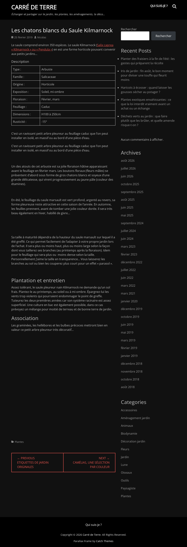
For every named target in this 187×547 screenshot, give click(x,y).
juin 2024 (127, 239)
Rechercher (129, 29)
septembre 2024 (132, 223)
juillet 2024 (128, 231)
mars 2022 (128, 286)
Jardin (125, 457)
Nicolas (41, 37)
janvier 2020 (129, 301)
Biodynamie (129, 434)
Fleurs (125, 449)
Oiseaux (126, 473)
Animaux (127, 426)
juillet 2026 (128, 168)
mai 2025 (127, 215)
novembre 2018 (131, 371)
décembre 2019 (131, 309)
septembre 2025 (132, 192)
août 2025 (128, 200)
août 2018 (128, 387)
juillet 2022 (128, 270)
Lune (124, 465)
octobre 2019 (130, 317)
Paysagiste (128, 488)
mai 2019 (127, 332)
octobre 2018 (130, 379)
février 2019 (129, 348)
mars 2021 (128, 293)
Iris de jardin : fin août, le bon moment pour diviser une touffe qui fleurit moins (147, 75)
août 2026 (128, 161)
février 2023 (129, 254)
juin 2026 (127, 176)
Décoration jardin (133, 441)
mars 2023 (128, 246)
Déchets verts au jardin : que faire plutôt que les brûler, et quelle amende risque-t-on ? (148, 120)
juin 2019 (127, 325)
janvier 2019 (129, 356)
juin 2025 (127, 207)
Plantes (19, 442)
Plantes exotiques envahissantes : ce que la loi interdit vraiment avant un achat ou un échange (146, 104)
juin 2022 (127, 278)
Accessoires (129, 410)
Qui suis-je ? (159, 6)
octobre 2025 (130, 184)
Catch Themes (104, 541)
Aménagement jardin (135, 418)
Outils (125, 480)
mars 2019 (128, 340)
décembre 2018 (131, 364)
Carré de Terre (34, 7)
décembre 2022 (131, 262)
